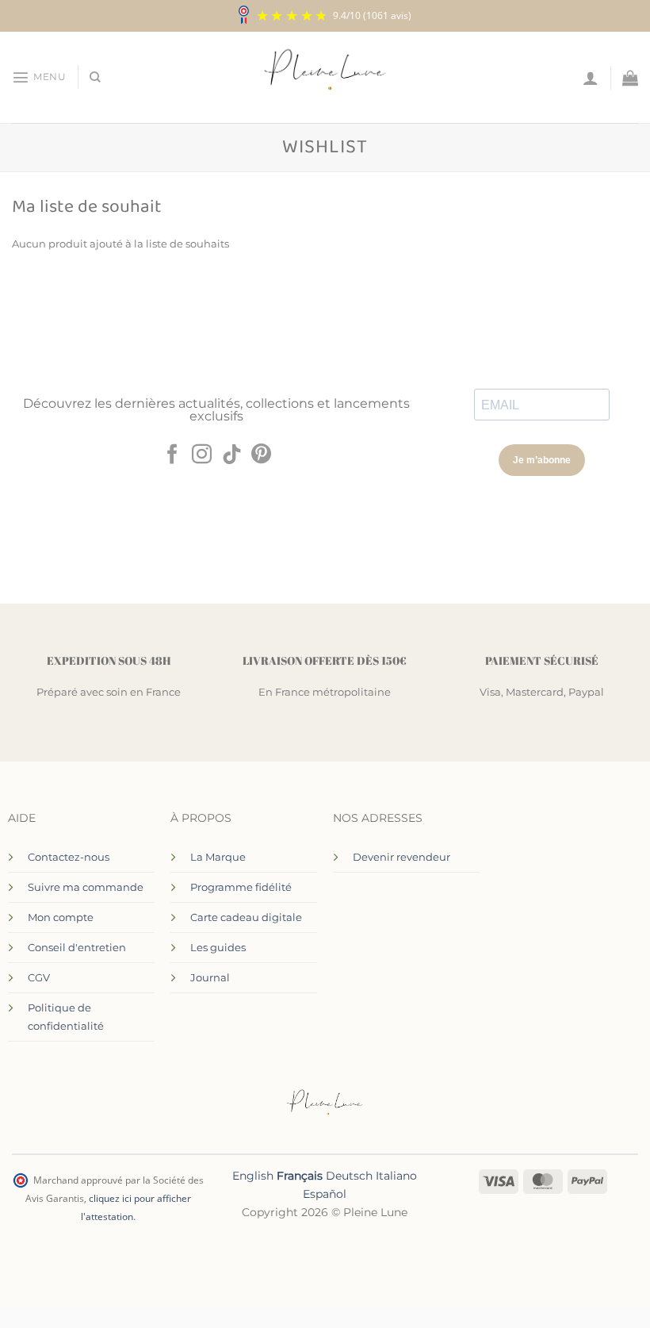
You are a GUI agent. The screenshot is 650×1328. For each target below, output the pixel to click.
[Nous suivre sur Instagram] (202, 455)
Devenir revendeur (401, 856)
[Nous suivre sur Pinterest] (261, 455)
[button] (39, 77)
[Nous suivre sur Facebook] (172, 455)
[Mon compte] (590, 77)
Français (300, 1176)
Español (324, 1194)
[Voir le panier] (630, 77)
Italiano (396, 1176)
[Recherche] (95, 77)
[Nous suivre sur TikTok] (232, 455)
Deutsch (349, 1176)
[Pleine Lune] (325, 77)
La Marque (218, 856)
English (252, 1176)
